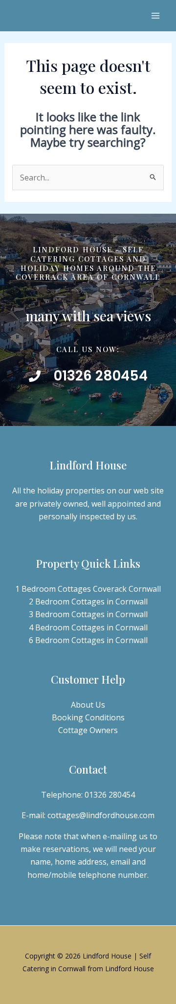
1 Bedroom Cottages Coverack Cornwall (88, 588)
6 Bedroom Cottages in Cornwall (88, 640)
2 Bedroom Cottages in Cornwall (88, 601)
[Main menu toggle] (155, 15)
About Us (88, 704)
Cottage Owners (88, 730)
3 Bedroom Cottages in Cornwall (88, 614)
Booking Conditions (88, 717)
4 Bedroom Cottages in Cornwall (88, 627)
